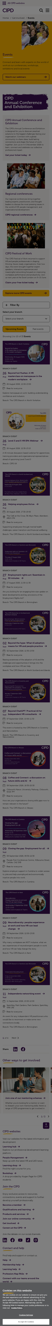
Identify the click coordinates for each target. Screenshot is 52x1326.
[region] (26, 1304)
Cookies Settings (26, 1315)
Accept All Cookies (26, 1322)
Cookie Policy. (17, 1308)
